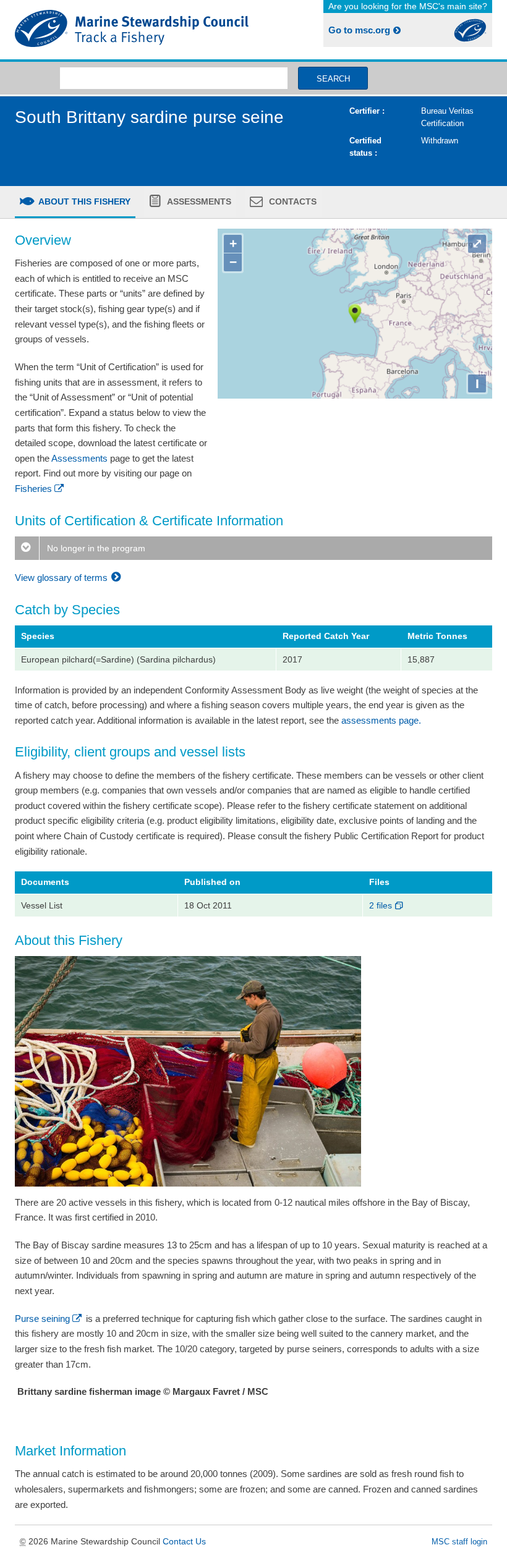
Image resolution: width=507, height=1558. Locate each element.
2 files (381, 905)
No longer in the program (95, 548)
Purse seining (42, 1318)
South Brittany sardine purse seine (149, 117)
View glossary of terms (62, 577)
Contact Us (184, 1541)
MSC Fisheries (132, 29)
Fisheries (33, 488)
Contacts (291, 201)
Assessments (198, 201)
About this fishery (83, 201)
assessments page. (381, 720)
